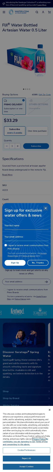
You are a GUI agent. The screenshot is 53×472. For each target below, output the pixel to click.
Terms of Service (28, 256)
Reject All (26, 458)
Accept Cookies (27, 466)
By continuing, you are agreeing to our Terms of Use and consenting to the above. (25, 442)
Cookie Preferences (26, 450)
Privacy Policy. (39, 439)
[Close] (45, 208)
